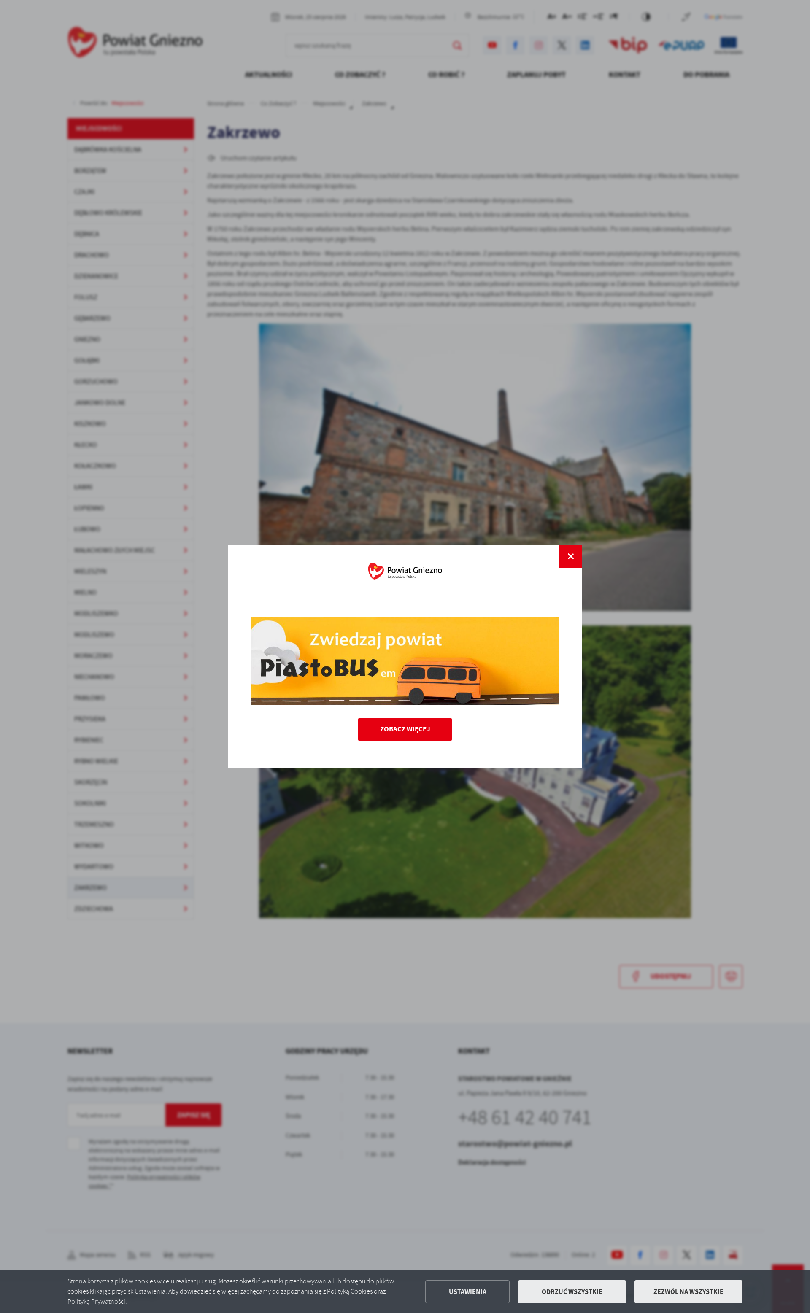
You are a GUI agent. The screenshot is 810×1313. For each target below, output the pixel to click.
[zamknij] (570, 556)
